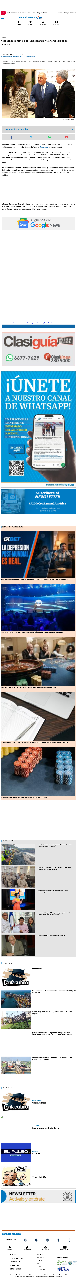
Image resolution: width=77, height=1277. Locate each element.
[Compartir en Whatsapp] (49, 137)
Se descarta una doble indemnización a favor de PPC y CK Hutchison (54, 992)
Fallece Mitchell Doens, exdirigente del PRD (52, 935)
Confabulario (37, 968)
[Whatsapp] (26, 1240)
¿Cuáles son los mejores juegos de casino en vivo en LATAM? (24, 797)
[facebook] (37, 1240)
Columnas (7, 1087)
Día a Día (40, 1257)
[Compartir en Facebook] (11, 137)
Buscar (13, 1254)
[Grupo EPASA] (63, 1269)
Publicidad (15, 1265)
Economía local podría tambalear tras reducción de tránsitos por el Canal (52, 1058)
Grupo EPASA (15, 1269)
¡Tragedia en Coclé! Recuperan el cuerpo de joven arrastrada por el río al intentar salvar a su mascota (52, 1034)
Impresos (40, 1269)
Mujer (39, 1260)
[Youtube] (58, 1240)
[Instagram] (69, 1240)
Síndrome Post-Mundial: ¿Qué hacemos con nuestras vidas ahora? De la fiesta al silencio (34, 579)
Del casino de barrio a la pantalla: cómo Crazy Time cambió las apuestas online (31, 687)
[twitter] (48, 1240)
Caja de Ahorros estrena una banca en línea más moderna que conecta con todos (32, 632)
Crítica (39, 1254)
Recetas (40, 1266)
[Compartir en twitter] (31, 137)
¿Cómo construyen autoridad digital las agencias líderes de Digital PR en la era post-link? (35, 742)
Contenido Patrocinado (12, 527)
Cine (38, 1263)
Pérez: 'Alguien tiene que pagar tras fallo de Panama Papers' (52, 1013)
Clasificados (16, 1262)
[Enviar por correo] (66, 137)
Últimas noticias (10, 840)
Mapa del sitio (16, 1258)
